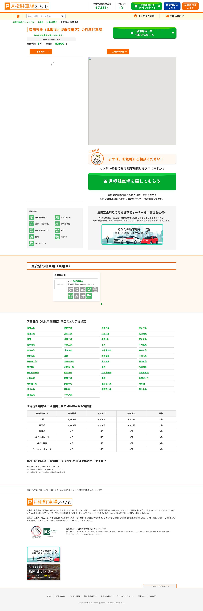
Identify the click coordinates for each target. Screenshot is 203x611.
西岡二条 (68, 378)
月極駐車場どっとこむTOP (24, 22)
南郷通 (142, 383)
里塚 (104, 378)
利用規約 (152, 596)
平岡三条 (68, 344)
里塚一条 (31, 350)
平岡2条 (105, 339)
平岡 (104, 344)
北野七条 (31, 355)
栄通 (104, 366)
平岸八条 (68, 394)
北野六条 (68, 350)
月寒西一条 (32, 383)
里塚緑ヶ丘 (144, 378)
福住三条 (143, 350)
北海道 (40, 22)
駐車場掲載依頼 (90, 596)
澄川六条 (31, 389)
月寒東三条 (69, 361)
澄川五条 (31, 394)
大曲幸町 (68, 383)
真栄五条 (143, 339)
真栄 (66, 355)
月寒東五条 (144, 372)
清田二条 (105, 328)
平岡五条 (143, 344)
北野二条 (68, 339)
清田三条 (68, 328)
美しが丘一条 (33, 372)
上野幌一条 (106, 383)
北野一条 (105, 333)
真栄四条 (143, 333)
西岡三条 (68, 372)
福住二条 (105, 355)
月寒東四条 (106, 350)
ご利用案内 (60, 596)
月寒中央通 (106, 372)
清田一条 (31, 333)
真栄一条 (68, 333)
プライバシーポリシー (124, 596)
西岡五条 (143, 361)
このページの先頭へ (159, 586)
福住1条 (30, 366)
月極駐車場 (46, 466)
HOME (49, 596)
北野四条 (31, 344)
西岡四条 (143, 366)
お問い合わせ (106, 596)
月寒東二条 (32, 361)
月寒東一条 (69, 366)
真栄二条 (143, 328)
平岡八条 (143, 355)
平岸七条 (143, 389)
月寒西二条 (106, 389)
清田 (29, 339)
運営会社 (141, 596)
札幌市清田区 (52, 22)
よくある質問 (74, 596)
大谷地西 (105, 361)
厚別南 (67, 389)
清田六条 (31, 328)
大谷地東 (31, 378)
